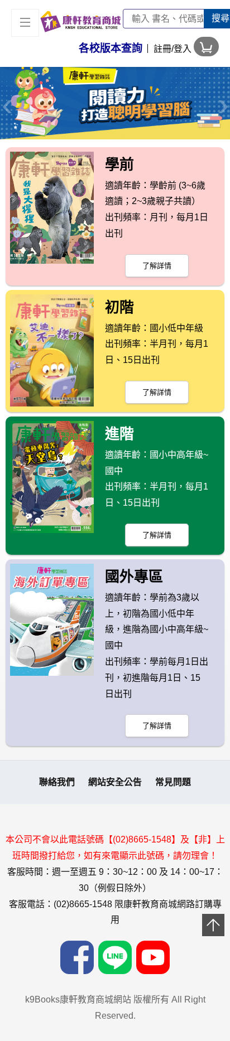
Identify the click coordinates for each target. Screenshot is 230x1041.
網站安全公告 (115, 782)
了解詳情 (156, 266)
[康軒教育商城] (80, 21)
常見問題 (173, 782)
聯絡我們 (57, 782)
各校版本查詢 (110, 48)
